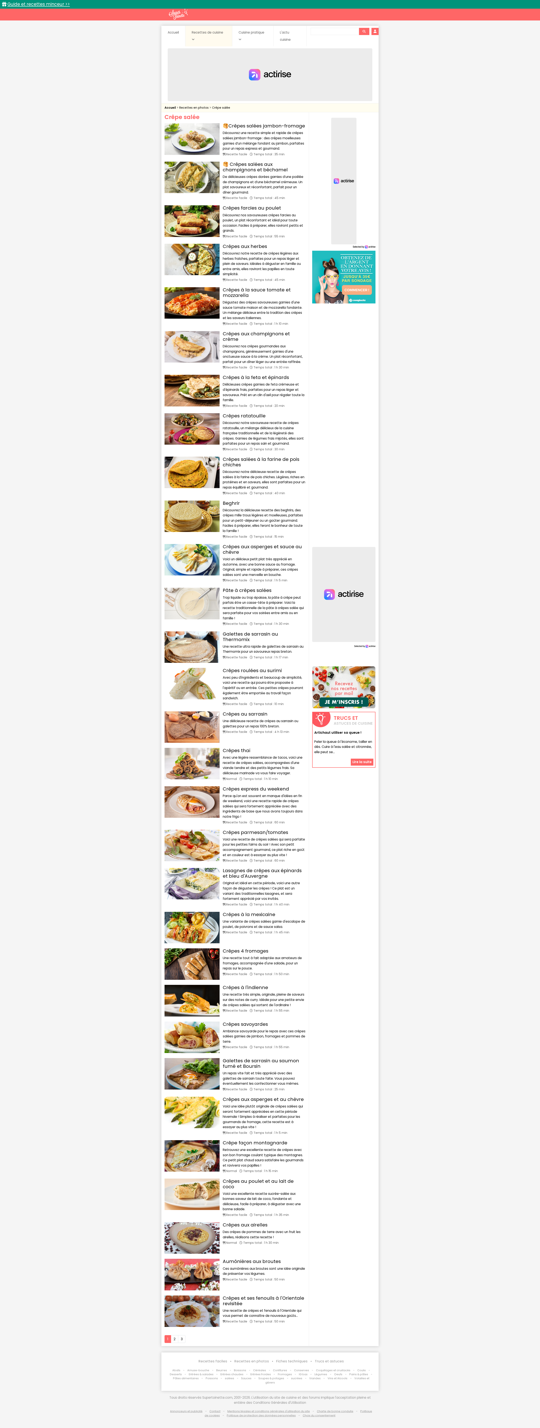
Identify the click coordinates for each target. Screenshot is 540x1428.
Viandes (315, 1378)
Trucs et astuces (329, 1361)
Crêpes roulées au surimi (252, 670)
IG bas (303, 1374)
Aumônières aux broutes (252, 1261)
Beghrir (231, 503)
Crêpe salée (221, 108)
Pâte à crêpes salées (247, 590)
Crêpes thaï (236, 750)
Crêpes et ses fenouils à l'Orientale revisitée (263, 1301)
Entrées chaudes (231, 1374)
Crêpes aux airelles (245, 1225)
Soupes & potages (271, 1378)
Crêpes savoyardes (245, 1024)
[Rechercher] (364, 31)
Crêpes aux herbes (245, 246)
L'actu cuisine (285, 36)
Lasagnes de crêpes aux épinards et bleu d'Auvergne (262, 873)
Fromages (285, 1374)
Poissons (212, 1378)
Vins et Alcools (337, 1378)
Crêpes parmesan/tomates (255, 832)
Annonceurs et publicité (186, 1411)
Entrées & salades (201, 1374)
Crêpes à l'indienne (245, 987)
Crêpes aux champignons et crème (256, 336)
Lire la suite (362, 762)
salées (229, 1378)
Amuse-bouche (198, 1370)
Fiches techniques (292, 1361)
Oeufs (338, 1374)
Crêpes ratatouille (244, 416)
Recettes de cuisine (207, 32)
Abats (176, 1370)
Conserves (301, 1370)
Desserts (176, 1374)
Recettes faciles (212, 1361)
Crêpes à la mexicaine (249, 914)
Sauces (246, 1378)
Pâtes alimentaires (186, 1378)
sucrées (296, 1378)
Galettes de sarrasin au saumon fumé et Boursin (261, 1063)
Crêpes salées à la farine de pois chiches (261, 462)
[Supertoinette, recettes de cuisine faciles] (178, 14)
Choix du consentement (319, 1415)
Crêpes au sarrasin (245, 714)
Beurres (221, 1370)
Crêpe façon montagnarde (255, 1143)
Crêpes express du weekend (256, 789)
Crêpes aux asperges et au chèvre (263, 1099)
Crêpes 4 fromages (245, 951)
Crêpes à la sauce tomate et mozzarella (257, 293)
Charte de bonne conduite (335, 1411)
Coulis (361, 1370)
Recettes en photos (194, 108)
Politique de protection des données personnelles (261, 1415)
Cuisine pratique (251, 32)
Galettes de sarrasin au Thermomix (250, 637)
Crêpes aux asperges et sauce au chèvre (262, 549)
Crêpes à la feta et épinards (256, 377)
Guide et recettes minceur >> (38, 4)
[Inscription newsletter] (343, 687)
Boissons (240, 1370)
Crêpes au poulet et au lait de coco (258, 1184)
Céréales (259, 1370)
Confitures (280, 1370)
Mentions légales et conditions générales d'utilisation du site (268, 1411)
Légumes (321, 1374)
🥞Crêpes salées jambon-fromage (264, 126)
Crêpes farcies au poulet (252, 208)
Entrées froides (260, 1374)
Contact (214, 1411)
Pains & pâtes (358, 1374)
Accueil (173, 32)
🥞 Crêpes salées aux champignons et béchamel (255, 167)
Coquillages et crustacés (333, 1370)
